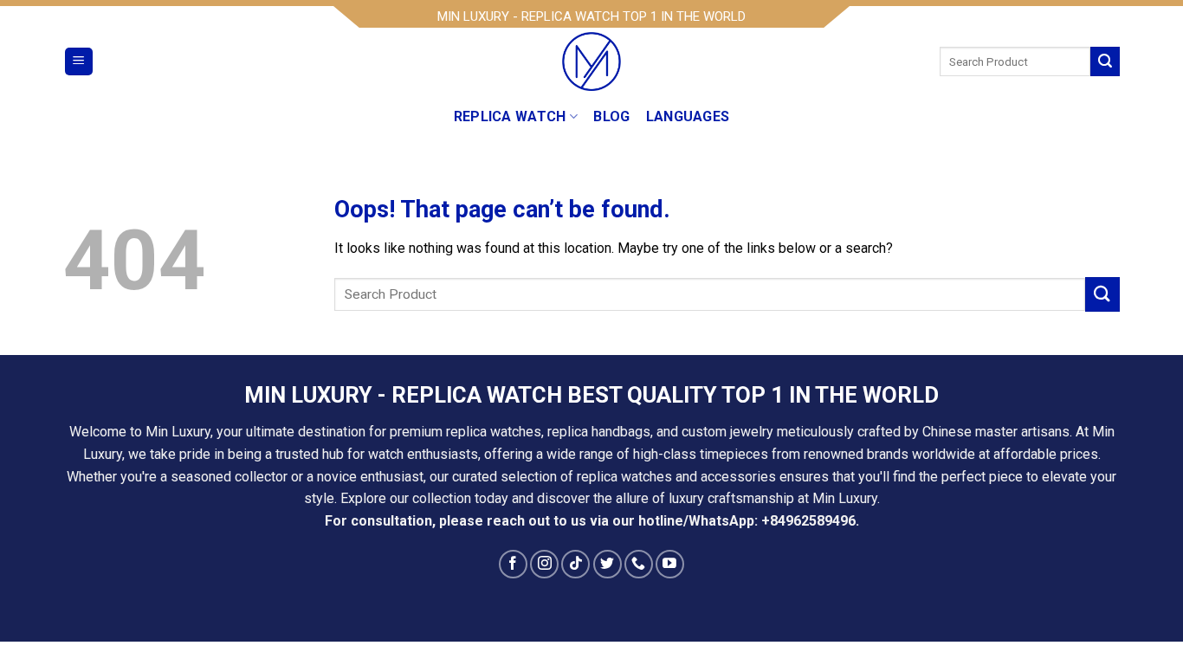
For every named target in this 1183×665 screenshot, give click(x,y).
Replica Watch (510, 116)
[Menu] (79, 62)
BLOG (611, 116)
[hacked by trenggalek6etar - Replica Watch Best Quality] (591, 61)
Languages (688, 116)
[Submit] (1105, 61)
